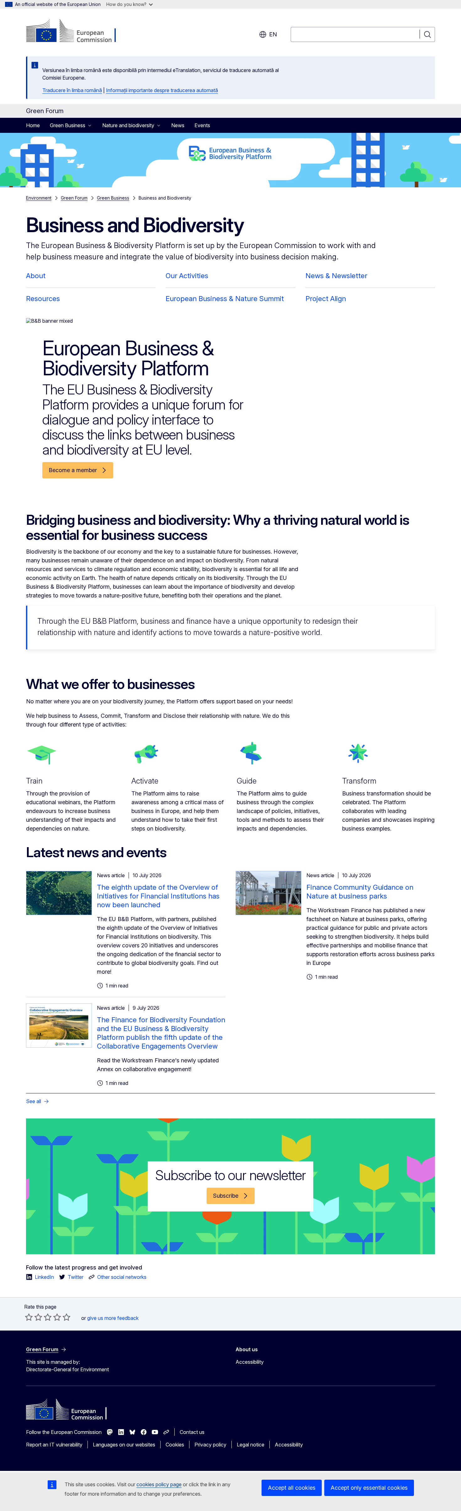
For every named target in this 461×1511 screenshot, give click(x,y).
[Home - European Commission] (76, 31)
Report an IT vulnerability (54, 1444)
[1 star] (29, 1317)
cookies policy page (159, 1484)
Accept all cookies (291, 1487)
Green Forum (74, 198)
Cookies (175, 1444)
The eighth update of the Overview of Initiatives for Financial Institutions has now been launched (158, 896)
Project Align (325, 298)
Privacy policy (210, 1444)
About (35, 276)
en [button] (273, 34)
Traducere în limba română (72, 90)
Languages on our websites (124, 1444)
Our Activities (187, 276)
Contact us (192, 1432)
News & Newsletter (336, 276)
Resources (43, 298)
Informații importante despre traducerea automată (162, 90)
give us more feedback (113, 1318)
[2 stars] (33, 1317)
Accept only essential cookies (369, 1487)
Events (202, 125)
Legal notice (250, 1444)
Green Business (113, 198)
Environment (38, 198)
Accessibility (250, 1362)
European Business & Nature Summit (225, 298)
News (177, 125)
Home (33, 125)
